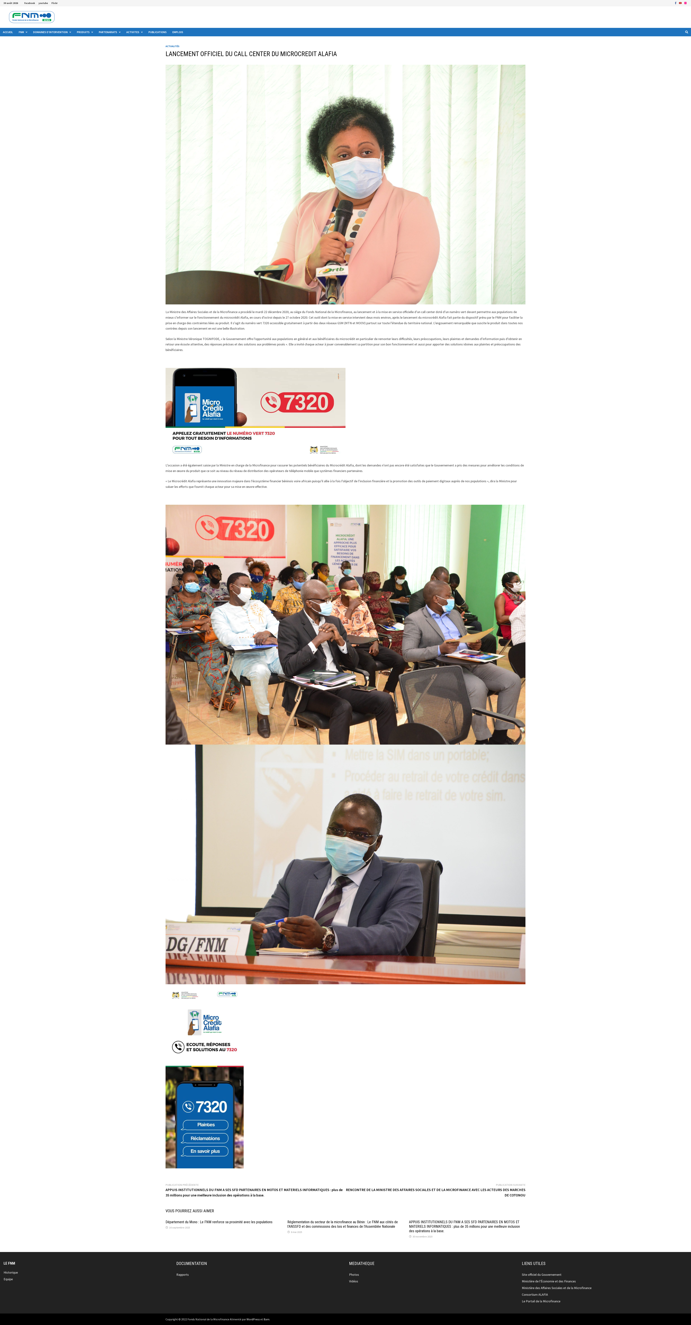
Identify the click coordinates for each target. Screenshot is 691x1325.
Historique (11, 1272)
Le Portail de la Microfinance (541, 1301)
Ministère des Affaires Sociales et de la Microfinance (556, 1288)
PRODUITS (83, 32)
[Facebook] (676, 3)
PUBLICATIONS (157, 32)
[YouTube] (680, 3)
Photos (354, 1274)
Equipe (8, 1279)
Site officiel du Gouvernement (541, 1274)
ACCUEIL (8, 32)
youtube (43, 3)
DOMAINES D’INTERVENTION (50, 32)
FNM (21, 32)
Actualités (172, 46)
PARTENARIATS (108, 32)
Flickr (54, 3)
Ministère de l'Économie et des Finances (549, 1281)
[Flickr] (685, 3)
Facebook (29, 3)
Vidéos (353, 1281)
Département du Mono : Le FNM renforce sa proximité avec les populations (219, 1222)
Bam (266, 1319)
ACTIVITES (132, 32)
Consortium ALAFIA (535, 1294)
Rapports (182, 1274)
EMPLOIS (177, 32)
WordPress (253, 1319)
